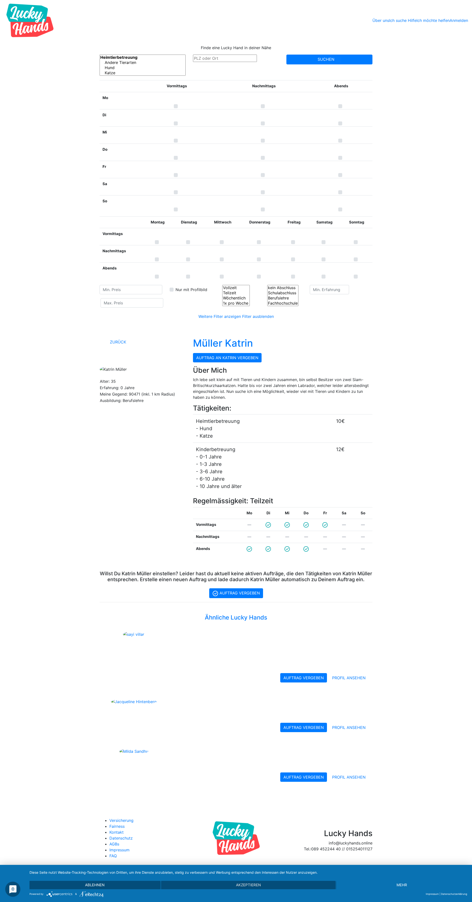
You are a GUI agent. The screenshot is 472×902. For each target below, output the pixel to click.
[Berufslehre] (282, 298)
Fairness (117, 826)
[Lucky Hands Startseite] (30, 20)
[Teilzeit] (236, 293)
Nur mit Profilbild (191, 289)
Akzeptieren (248, 885)
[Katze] (142, 72)
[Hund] (142, 67)
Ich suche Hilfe (402, 20)
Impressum (119, 849)
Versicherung (121, 820)
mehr (402, 885)
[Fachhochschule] (282, 303)
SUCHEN (327, 59)
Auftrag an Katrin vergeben (227, 357)
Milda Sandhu (194, 752)
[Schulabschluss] (282, 293)
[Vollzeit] (236, 287)
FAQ (113, 855)
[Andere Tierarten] (142, 62)
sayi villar (187, 635)
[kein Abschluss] (282, 287)
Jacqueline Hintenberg (208, 702)
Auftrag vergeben (239, 593)
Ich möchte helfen (433, 20)
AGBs (114, 844)
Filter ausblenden (258, 316)
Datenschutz (121, 838)
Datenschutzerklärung (454, 893)
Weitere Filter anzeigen (219, 316)
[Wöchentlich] (236, 298)
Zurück (117, 342)
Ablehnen (94, 885)
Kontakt (116, 832)
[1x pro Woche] (236, 303)
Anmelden (459, 20)
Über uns (380, 20)
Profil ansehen (349, 677)
